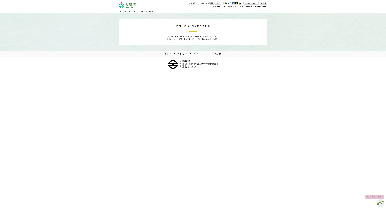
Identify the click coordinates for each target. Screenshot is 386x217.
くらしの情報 (227, 7)
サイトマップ (170, 54)
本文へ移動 (193, 3)
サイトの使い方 (215, 54)
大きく (217, 3)
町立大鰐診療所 (261, 7)
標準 (212, 3)
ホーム (130, 11)
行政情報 (249, 7)
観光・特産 (239, 7)
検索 (264, 3)
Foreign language (251, 3)
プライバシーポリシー (198, 54)
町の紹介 (216, 7)
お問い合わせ (182, 54)
